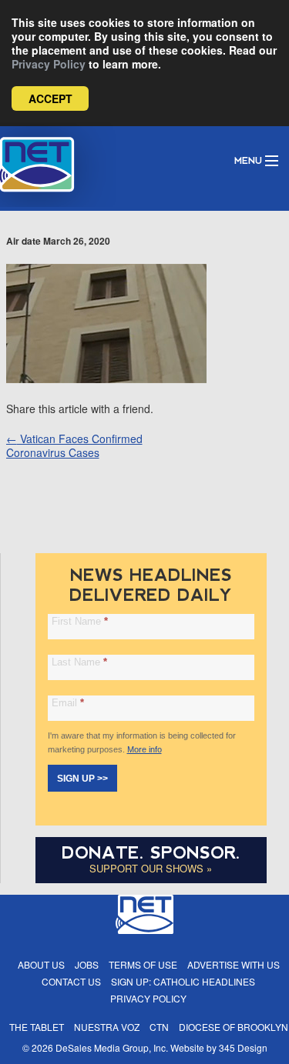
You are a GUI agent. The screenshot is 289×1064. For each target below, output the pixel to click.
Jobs (87, 964)
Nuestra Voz (106, 1026)
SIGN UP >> (82, 778)
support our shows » (150, 868)
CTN (159, 1026)
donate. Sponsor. (151, 852)
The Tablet (36, 1026)
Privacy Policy (49, 64)
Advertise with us (233, 964)
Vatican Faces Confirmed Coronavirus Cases (74, 445)
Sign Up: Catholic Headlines (183, 981)
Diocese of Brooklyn (233, 1026)
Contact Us (71, 981)
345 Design (243, 1047)
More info (144, 749)
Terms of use (143, 964)
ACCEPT (50, 98)
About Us (41, 964)
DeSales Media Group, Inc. (111, 1047)
